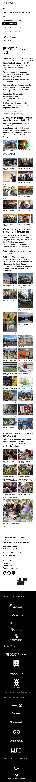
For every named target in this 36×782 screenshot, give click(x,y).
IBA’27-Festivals (10, 23)
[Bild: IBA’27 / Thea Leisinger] (10, 322)
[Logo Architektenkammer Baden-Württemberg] (17, 606)
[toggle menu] (28, 12)
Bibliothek (7, 40)
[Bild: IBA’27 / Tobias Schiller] (10, 353)
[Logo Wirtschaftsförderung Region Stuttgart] (16, 638)
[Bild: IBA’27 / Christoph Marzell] (25, 298)
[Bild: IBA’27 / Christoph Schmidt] (25, 144)
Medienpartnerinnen (14, 697)
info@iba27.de (9, 555)
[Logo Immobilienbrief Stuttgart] (16, 741)
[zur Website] (16, 629)
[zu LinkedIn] (4, 573)
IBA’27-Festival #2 (13, 31)
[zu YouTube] (9, 573)
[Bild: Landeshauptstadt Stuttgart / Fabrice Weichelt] (10, 278)
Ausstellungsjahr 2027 (12, 20)
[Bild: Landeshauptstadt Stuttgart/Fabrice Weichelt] (25, 278)
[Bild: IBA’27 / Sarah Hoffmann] (25, 381)
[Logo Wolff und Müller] (16, 683)
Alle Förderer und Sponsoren (17, 692)
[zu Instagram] (13, 573)
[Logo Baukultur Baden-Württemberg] (16, 664)
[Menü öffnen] (30, 2)
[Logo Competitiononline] (16, 722)
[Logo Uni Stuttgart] (17, 623)
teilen (5, 526)
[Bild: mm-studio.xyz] (25, 367)
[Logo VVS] (17, 768)
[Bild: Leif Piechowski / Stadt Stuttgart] (10, 367)
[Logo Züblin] (16, 673)
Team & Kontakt (10, 561)
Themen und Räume (11, 17)
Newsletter (8, 563)
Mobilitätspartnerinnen (15, 758)
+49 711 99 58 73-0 (14, 553)
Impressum (7, 566)
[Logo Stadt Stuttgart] (16, 615)
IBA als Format (9, 37)
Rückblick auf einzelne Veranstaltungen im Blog (13, 112)
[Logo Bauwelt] (16, 713)
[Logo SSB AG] (16, 776)
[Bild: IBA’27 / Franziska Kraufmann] (10, 422)
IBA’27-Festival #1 (13, 28)
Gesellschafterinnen (13, 596)
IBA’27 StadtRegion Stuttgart (15, 12)
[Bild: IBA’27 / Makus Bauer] (25, 340)
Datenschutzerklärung (12, 568)
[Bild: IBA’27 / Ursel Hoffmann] (25, 395)
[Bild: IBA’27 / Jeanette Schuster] (25, 317)
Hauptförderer (11, 646)
